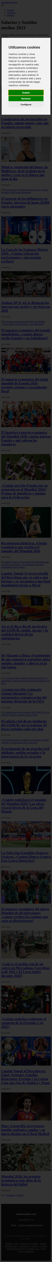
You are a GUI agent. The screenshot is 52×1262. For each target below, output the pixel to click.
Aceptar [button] (26, 92)
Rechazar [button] (26, 98)
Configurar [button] (26, 104)
